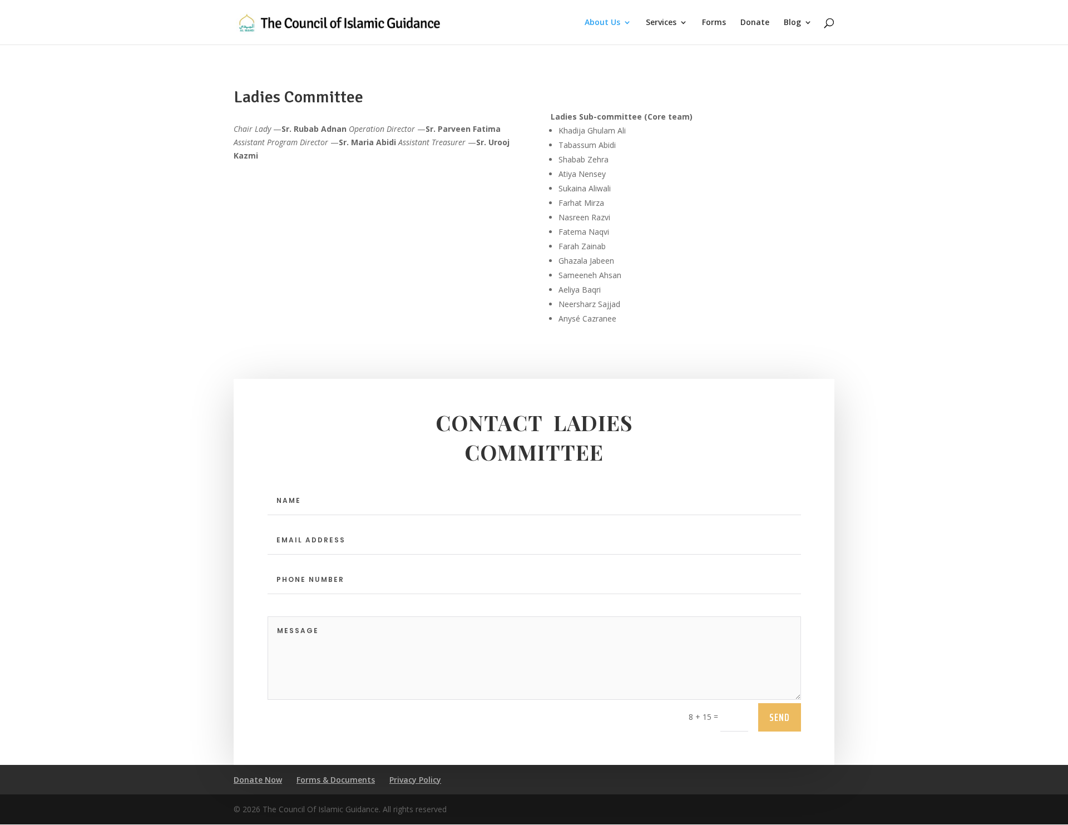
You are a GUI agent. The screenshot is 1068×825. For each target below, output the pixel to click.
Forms (714, 22)
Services (661, 22)
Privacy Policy (415, 779)
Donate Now (258, 779)
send (779, 717)
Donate (754, 22)
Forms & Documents (335, 779)
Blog (792, 22)
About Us (602, 22)
